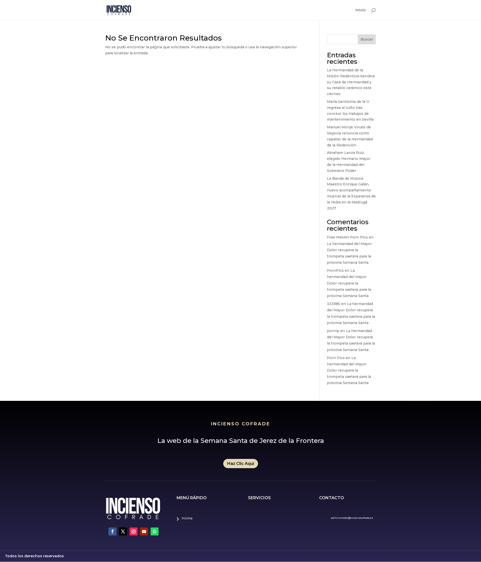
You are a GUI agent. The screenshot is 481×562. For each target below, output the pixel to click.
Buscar (366, 39)
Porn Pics (336, 358)
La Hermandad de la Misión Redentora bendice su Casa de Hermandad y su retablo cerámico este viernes (351, 82)
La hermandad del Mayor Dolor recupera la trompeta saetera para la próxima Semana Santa (349, 283)
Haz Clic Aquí (240, 463)
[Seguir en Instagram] (134, 531)
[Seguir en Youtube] (144, 531)
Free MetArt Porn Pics (347, 237)
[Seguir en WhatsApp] (155, 531)
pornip (333, 331)
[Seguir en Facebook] (112, 531)
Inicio (360, 10)
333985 (333, 304)
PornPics (335, 270)
